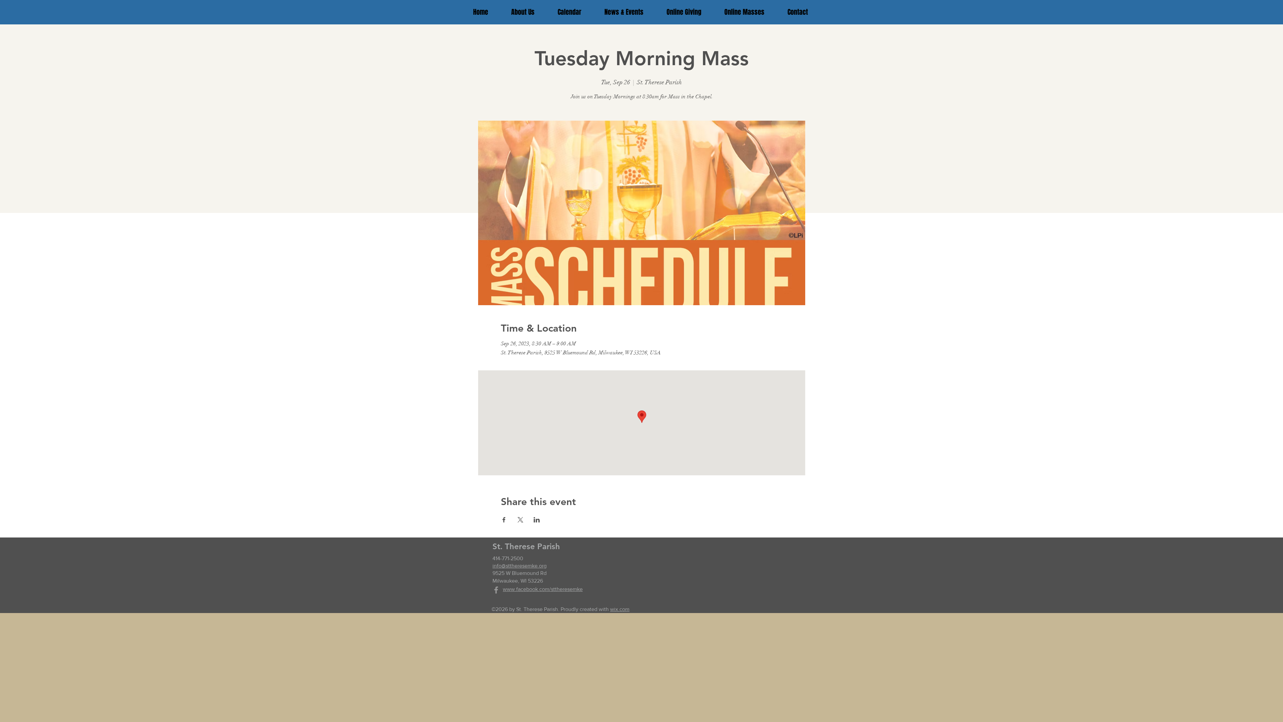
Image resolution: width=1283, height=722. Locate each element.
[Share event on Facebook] (504, 519)
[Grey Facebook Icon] (496, 590)
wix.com (619, 609)
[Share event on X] (520, 519)
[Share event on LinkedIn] (537, 519)
